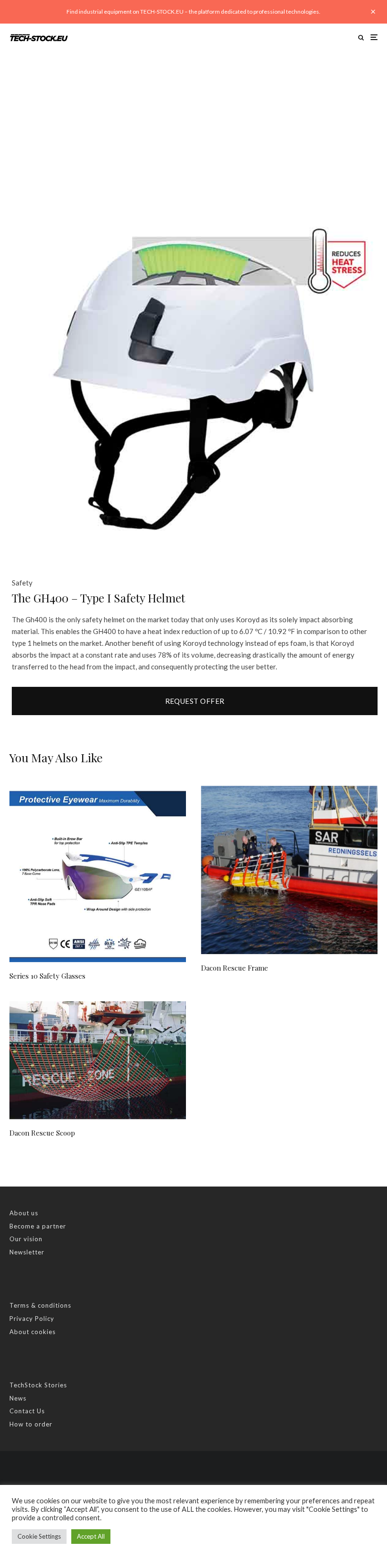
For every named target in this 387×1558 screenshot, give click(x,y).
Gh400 (36, 619)
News (17, 1398)
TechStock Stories (38, 1385)
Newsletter (26, 1252)
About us (23, 1213)
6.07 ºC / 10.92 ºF (267, 631)
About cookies (32, 1331)
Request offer (195, 701)
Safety (22, 582)
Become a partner (37, 1226)
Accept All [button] (91, 1536)
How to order (30, 1424)
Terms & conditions (40, 1305)
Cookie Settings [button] (39, 1536)
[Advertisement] (193, 122)
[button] (358, 221)
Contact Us (27, 1411)
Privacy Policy (31, 1318)
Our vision (25, 1239)
